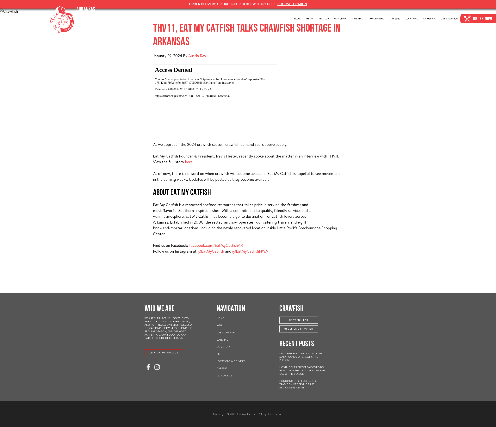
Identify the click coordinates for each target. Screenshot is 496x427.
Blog (220, 354)
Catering (222, 339)
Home (220, 318)
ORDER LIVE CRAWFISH (298, 328)
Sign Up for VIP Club (164, 352)
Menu (220, 325)
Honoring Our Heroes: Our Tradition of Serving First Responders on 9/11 (297, 384)
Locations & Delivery (231, 361)
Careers (222, 368)
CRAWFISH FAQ (298, 320)
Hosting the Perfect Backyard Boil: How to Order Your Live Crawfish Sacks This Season (302, 370)
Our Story (224, 347)
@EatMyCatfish (210, 251)
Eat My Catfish (74, 19)
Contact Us (224, 375)
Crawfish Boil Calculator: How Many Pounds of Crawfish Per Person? (300, 357)
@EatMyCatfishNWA (250, 251)
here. (189, 161)
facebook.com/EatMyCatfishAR (216, 245)
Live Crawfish (226, 332)
